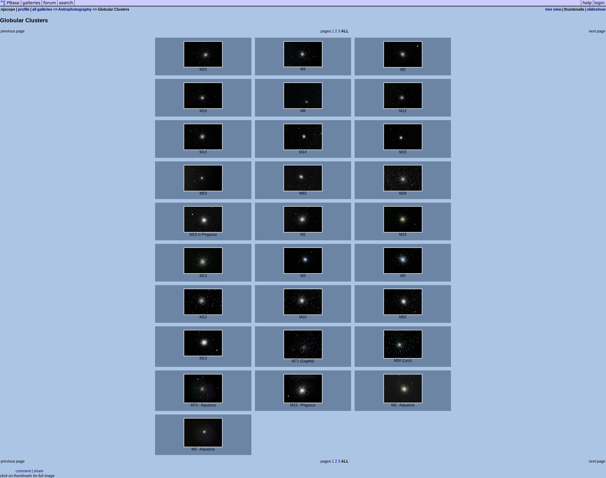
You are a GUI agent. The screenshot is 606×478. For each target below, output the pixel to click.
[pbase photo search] (66, 5)
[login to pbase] (599, 5)
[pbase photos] (10, 5)
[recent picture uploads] (31, 5)
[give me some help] (587, 5)
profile (23, 9)
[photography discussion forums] (50, 5)
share (38, 471)
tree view (553, 9)
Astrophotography (75, 9)
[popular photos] (328, 5)
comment (23, 471)
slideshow (596, 9)
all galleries (42, 9)
